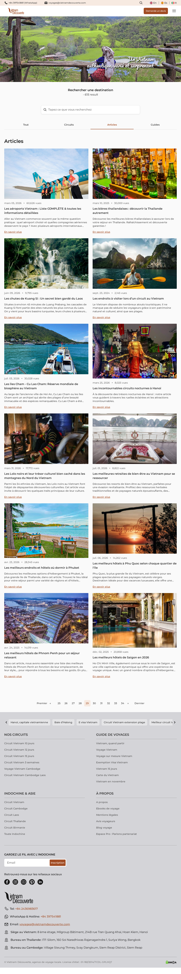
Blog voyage (104, 827)
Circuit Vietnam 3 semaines (21, 762)
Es (165, 2)
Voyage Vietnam (106, 749)
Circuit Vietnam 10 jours (19, 743)
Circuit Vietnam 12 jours (19, 749)
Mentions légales (107, 814)
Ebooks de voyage (107, 808)
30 (94, 703)
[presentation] (27, 49)
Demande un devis (156, 11)
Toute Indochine (14, 834)
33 (115, 703)
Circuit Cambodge (16, 808)
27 (73, 703)
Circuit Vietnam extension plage (124, 722)
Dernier (139, 703)
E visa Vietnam (88, 722)
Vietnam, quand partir (110, 743)
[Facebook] (7, 882)
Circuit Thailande (15, 821)
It (176, 2)
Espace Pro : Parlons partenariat (116, 834)
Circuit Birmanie (14, 827)
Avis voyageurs (105, 821)
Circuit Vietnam (14, 802)
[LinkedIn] (40, 882)
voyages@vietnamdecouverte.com (67, 2)
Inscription (58, 862)
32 (108, 703)
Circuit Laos (11, 814)
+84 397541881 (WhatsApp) (22, 2)
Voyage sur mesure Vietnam (114, 756)
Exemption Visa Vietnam (112, 762)
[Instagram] (15, 882)
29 (87, 703)
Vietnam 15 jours (106, 768)
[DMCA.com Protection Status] (171, 962)
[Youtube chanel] (24, 882)
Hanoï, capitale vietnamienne (29, 722)
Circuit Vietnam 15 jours (19, 756)
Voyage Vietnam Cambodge (22, 768)
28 (80, 703)
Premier (42, 703)
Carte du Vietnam (107, 775)
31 (101, 703)
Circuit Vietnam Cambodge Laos (25, 775)
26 (66, 703)
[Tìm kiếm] (141, 3)
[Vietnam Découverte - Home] (16, 11)
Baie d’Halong (63, 722)
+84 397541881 (51, 916)
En (155, 2)
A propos (102, 802)
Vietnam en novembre (110, 781)
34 (122, 703)
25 (59, 703)
